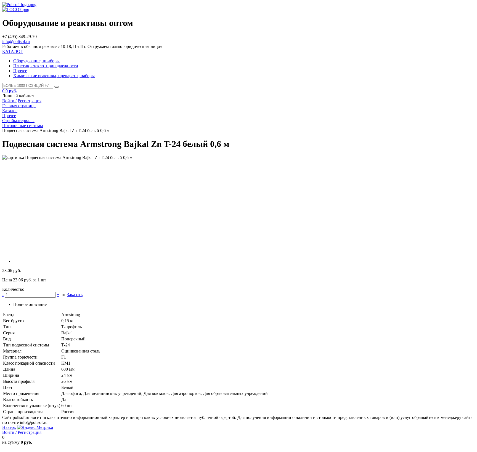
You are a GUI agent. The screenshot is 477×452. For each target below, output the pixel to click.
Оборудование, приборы (36, 60)
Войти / (9, 100)
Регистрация (29, 100)
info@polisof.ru (16, 41)
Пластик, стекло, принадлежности (45, 65)
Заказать (75, 294)
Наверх (9, 427)
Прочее (20, 70)
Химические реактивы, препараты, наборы (54, 75)
